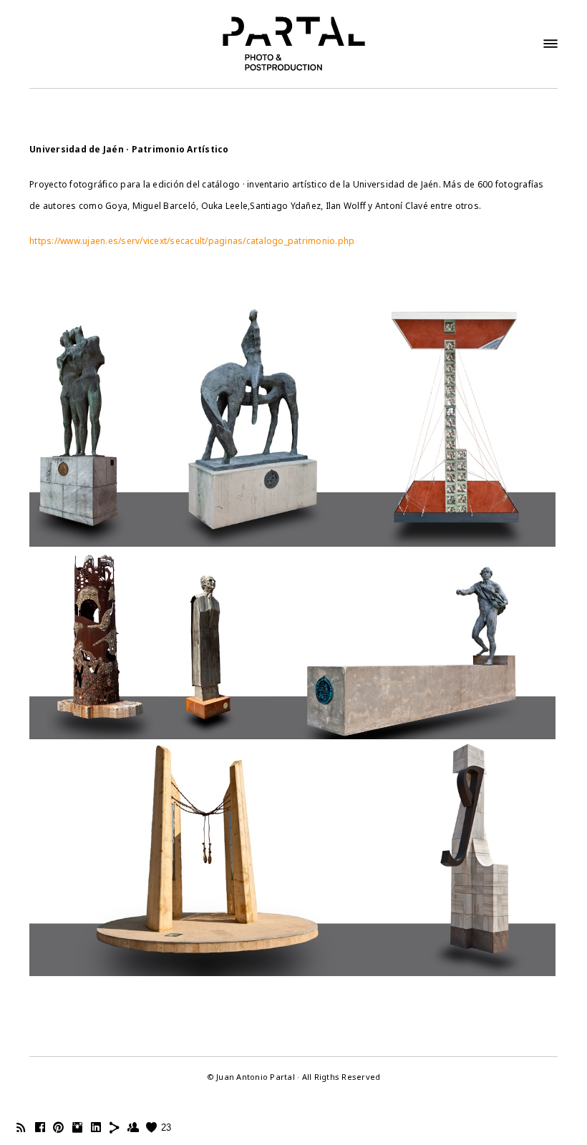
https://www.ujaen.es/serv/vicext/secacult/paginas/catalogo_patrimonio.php (191, 241)
